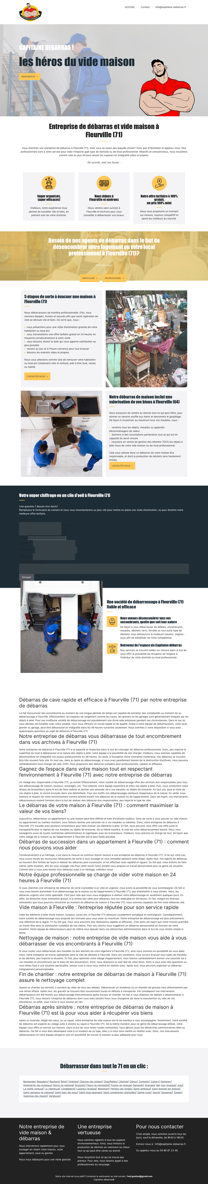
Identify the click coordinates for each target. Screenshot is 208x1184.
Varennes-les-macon (35, 1096)
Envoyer (26, 577)
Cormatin (144, 1081)
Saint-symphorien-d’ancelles (119, 1092)
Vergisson (54, 1096)
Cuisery (155, 1081)
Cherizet (123, 1081)
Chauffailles (110, 1081)
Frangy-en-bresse (121, 1085)
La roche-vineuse (33, 1088)
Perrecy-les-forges (121, 1088)
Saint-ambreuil (141, 1088)
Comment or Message (32, 561)
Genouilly (138, 1085)
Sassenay (166, 1092)
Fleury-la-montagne (97, 1085)
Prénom (65, 525)
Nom (64, 532)
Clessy (133, 1081)
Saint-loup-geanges (90, 1092)
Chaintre (73, 1081)
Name (23, 520)
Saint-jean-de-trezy (66, 1092)
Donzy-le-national (63, 1085)
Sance (156, 1092)
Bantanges (29, 1081)
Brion (64, 1081)
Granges (150, 1085)
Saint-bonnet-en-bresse (166, 1088)
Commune (26, 556)
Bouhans (54, 1081)
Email (23, 537)
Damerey (166, 1081)
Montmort (103, 1088)
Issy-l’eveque (168, 1085)
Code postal (27, 550)
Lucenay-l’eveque (86, 1088)
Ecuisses (80, 1085)
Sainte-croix (144, 1092)
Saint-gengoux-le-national (38, 1092)
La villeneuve (52, 1088)
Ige (157, 1085)
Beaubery (42, 1081)
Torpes (178, 1092)
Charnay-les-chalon (91, 1081)
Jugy (180, 1085)
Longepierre (68, 1088)
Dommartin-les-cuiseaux (37, 1085)
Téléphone (26, 543)
